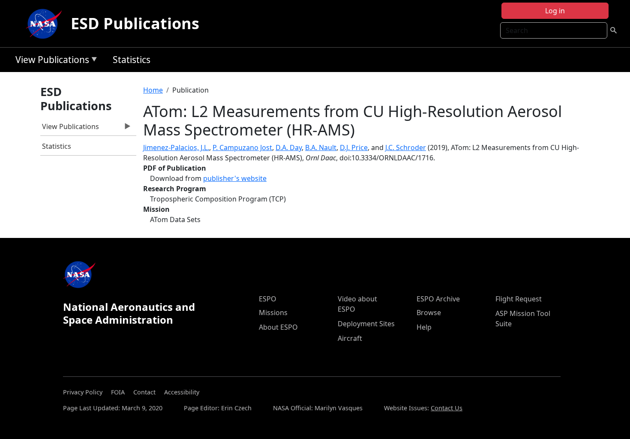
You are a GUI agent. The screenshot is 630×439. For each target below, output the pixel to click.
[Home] (46, 23)
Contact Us (446, 408)
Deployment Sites (366, 323)
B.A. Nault (320, 147)
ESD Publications (135, 23)
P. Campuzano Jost (242, 147)
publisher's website (235, 178)
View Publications (50, 61)
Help (424, 327)
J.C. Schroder (405, 147)
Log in (555, 10)
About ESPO (278, 327)
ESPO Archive (438, 299)
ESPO (267, 299)
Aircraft (350, 338)
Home (153, 90)
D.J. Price (354, 147)
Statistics (131, 60)
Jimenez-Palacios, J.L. (176, 147)
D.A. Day (289, 147)
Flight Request (518, 299)
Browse (429, 312)
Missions (273, 312)
